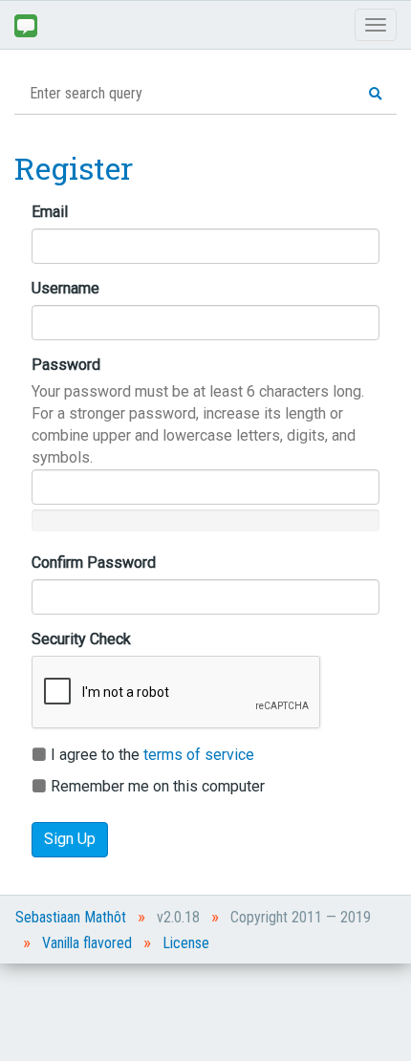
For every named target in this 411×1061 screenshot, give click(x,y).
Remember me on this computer (156, 786)
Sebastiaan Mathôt (70, 917)
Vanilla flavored (87, 943)
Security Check (81, 639)
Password (66, 365)
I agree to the (150, 755)
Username (65, 288)
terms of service (198, 755)
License (185, 943)
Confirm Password (94, 562)
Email (50, 212)
